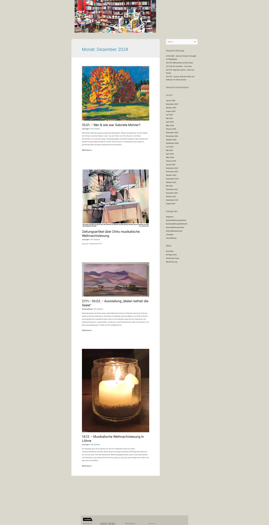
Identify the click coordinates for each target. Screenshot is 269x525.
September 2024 (172, 143)
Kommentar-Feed (172, 258)
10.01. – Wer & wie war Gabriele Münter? (111, 125)
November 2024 (172, 136)
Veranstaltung (87, 309)
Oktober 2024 (171, 140)
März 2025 (170, 125)
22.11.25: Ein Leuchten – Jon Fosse (179, 66)
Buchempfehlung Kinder (175, 227)
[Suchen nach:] (182, 42)
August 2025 (170, 111)
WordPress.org (171, 262)
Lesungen (85, 129)
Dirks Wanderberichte (174, 231)
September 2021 (172, 200)
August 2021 (170, 204)
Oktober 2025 (171, 108)
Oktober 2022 (171, 182)
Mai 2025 (169, 118)
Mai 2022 (169, 186)
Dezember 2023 (172, 168)
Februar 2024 (171, 161)
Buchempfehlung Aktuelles (176, 220)
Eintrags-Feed (171, 255)
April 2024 (170, 154)
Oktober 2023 (171, 175)
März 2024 (170, 157)
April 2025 (170, 122)
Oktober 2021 (171, 197)
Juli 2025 (169, 115)
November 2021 (172, 193)
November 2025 (172, 104)
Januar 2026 (170, 101)
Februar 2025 (171, 129)
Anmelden (170, 251)
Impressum (151, 523)
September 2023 (172, 179)
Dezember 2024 (172, 133)
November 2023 (172, 172)
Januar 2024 (170, 165)
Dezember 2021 (172, 189)
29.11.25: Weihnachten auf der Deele (179, 63)
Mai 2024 (169, 150)
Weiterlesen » (87, 150)
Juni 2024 (169, 147)
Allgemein (169, 217)
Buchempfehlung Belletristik (176, 224)
